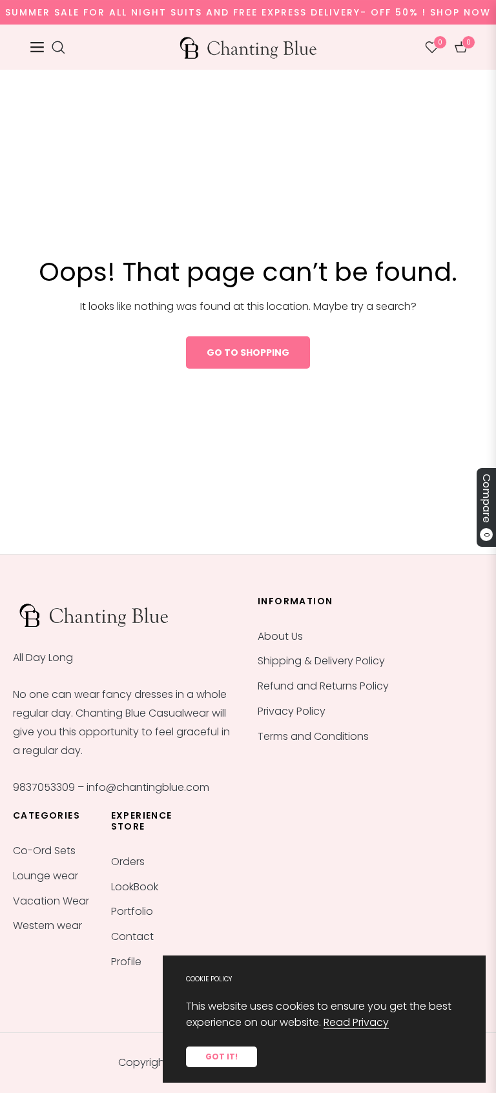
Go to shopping (248, 352)
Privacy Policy (292, 711)
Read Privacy (356, 1022)
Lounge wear (45, 875)
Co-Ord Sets (44, 850)
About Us (280, 636)
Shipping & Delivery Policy (321, 660)
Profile (126, 961)
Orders (128, 861)
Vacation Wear (51, 901)
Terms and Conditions (313, 736)
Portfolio (132, 911)
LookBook (134, 886)
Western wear (47, 925)
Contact (132, 936)
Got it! (221, 1056)
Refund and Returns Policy (323, 686)
